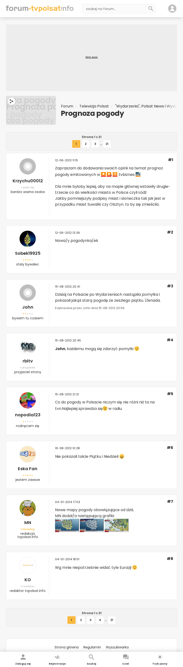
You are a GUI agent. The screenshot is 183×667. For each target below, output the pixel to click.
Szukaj (91, 664)
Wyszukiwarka (117, 647)
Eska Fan (27, 469)
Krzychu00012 (28, 181)
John (27, 307)
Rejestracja (57, 664)
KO (28, 580)
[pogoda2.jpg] (116, 531)
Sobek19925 (28, 253)
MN (27, 522)
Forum (67, 106)
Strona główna (67, 647)
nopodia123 (28, 415)
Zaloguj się (23, 664)
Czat (125, 664)
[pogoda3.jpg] (92, 531)
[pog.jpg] (67, 531)
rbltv (28, 361)
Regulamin (92, 647)
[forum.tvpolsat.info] (39, 11)
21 (107, 144)
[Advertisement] (91, 57)
